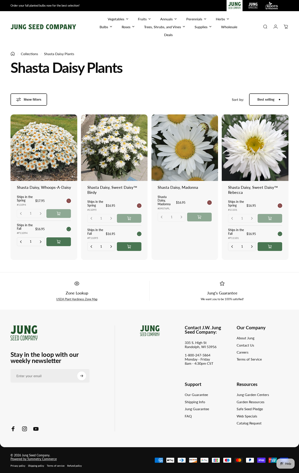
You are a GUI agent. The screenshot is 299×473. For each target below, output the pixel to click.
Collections (29, 54)
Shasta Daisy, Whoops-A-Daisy (44, 187)
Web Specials (247, 416)
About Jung (245, 338)
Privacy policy (18, 465)
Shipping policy (36, 465)
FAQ (188, 416)
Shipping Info (195, 402)
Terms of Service (249, 359)
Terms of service (56, 465)
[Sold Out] (58, 213)
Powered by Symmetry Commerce (34, 459)
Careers (242, 352)
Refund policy (74, 465)
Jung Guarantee (197, 409)
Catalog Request (249, 423)
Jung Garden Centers (253, 394)
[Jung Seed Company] (24, 332)
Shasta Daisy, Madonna (178, 187)
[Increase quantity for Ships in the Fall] (40, 242)
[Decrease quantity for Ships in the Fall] (21, 242)
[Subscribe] (81, 375)
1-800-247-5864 (197, 355)
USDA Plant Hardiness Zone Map (76, 299)
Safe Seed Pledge (250, 409)
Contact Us (245, 345)
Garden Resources (250, 402)
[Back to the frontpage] (13, 54)
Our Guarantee (196, 394)
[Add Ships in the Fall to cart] (58, 241)
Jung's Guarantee (222, 293)
